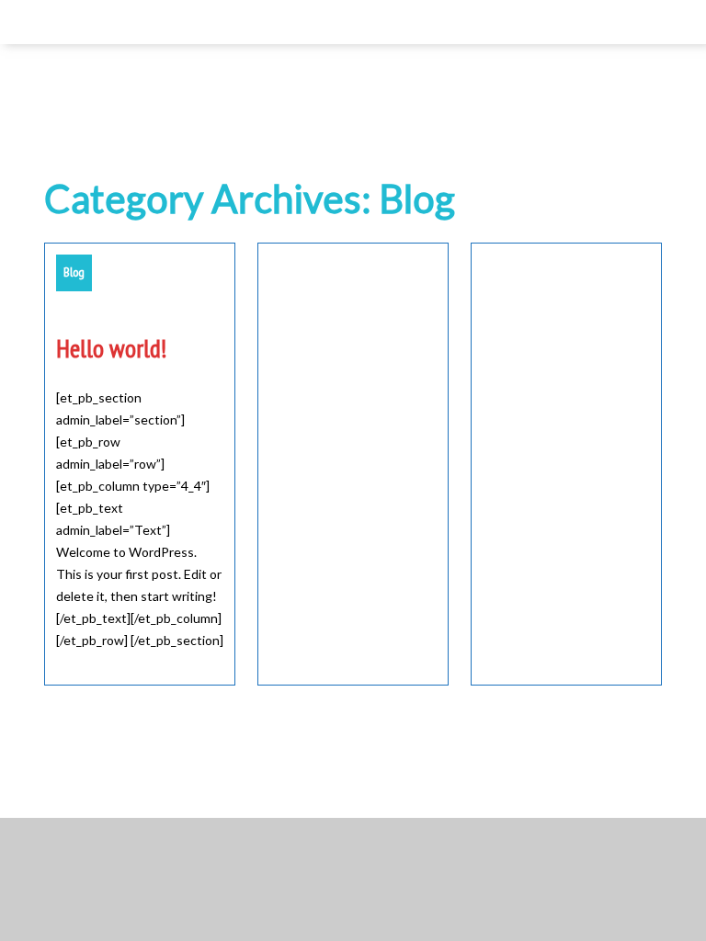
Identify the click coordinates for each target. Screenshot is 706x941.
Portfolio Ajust (394, 784)
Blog (74, 272)
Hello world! (111, 348)
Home (64, 21)
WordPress (301, 784)
